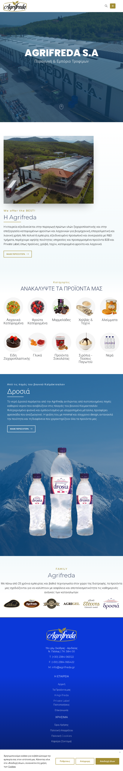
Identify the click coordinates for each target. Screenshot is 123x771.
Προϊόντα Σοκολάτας (61, 357)
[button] (106, 6)
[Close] (120, 752)
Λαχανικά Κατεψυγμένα (13, 321)
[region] (61, 760)
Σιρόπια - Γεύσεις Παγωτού (85, 358)
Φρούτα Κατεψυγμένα (37, 321)
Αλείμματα (109, 320)
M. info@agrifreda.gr (61, 667)
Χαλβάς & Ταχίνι (86, 321)
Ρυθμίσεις (65, 761)
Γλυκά (37, 355)
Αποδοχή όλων (107, 761)
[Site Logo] (15, 6)
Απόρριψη (85, 761)
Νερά (109, 355)
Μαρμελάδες (61, 320)
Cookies (12, 766)
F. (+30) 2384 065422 (61, 662)
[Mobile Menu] (113, 6)
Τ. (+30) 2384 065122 (61, 656)
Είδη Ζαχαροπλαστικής (17, 357)
